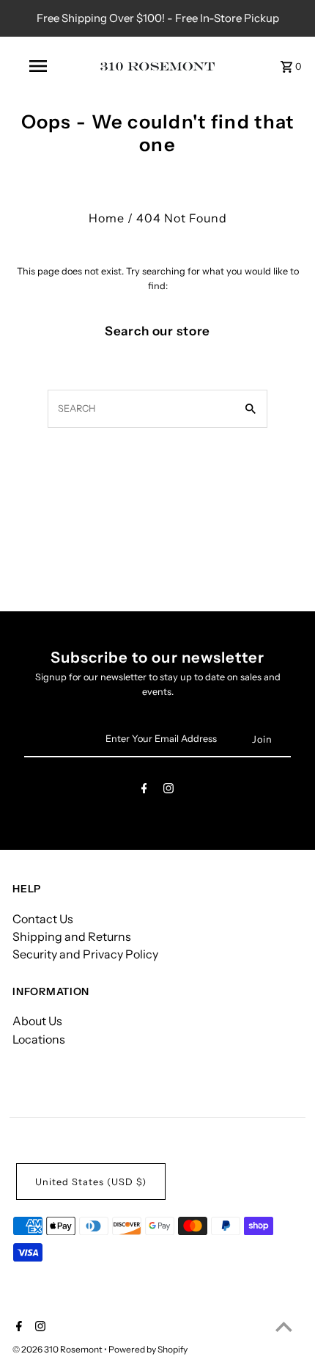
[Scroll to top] (283, 1326)
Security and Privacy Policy (85, 954)
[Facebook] (144, 790)
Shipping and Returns (71, 936)
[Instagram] (168, 790)
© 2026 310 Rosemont (58, 1349)
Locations (38, 1039)
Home (107, 218)
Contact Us (42, 918)
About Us (37, 1020)
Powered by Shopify (148, 1349)
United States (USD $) (91, 1181)
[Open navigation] (40, 66)
